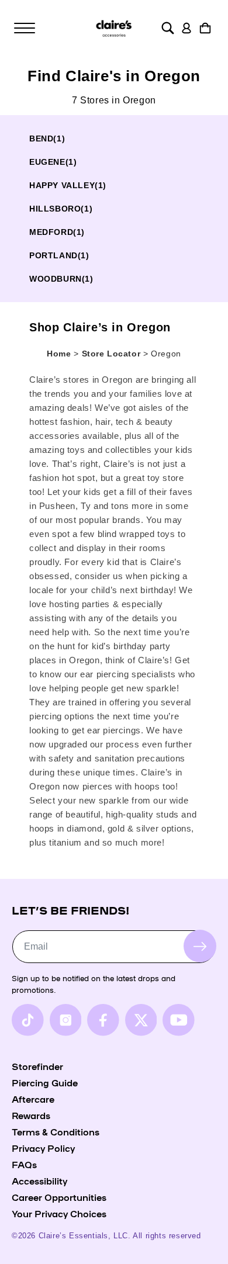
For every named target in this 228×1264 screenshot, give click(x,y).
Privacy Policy (43, 1147)
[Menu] (24, 28)
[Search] (167, 28)
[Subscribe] (200, 946)
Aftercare (33, 1098)
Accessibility (39, 1180)
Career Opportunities (59, 1196)
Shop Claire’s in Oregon (100, 327)
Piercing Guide (45, 1082)
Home (59, 353)
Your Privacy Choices (59, 1213)
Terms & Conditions (55, 1131)
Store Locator (112, 353)
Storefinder (37, 1065)
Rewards (31, 1115)
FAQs (24, 1164)
